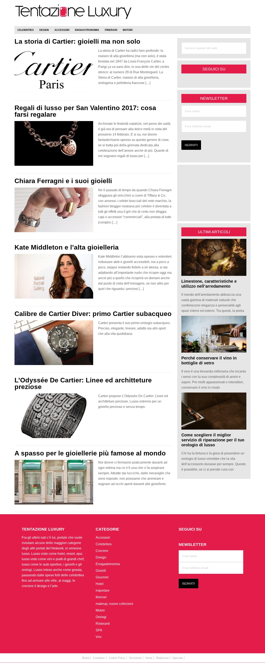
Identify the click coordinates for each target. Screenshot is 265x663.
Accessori (103, 537)
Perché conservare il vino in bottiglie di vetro (209, 360)
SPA (99, 630)
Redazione (162, 657)
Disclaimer (135, 657)
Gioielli (101, 570)
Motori (100, 610)
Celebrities (104, 544)
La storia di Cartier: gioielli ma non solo (77, 41)
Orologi (101, 617)
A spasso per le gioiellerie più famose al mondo (90, 453)
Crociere (102, 550)
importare (103, 590)
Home (148, 657)
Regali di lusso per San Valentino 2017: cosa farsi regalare (85, 111)
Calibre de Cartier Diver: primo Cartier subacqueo (93, 313)
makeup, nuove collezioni (114, 603)
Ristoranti (103, 623)
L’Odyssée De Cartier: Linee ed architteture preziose (83, 383)
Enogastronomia (108, 564)
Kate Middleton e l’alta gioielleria (66, 247)
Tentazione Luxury (73, 14)
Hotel (100, 584)
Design (101, 557)
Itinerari (101, 597)
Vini (98, 637)
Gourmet (102, 577)
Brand (85, 657)
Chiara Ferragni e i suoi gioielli (63, 181)
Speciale (177, 657)
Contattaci (99, 657)
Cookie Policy (117, 657)
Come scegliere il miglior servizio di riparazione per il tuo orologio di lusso (212, 440)
